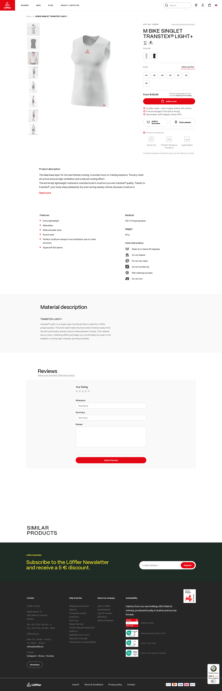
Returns (73, 609)
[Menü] (217, 665)
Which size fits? (188, 66)
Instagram (32, 655)
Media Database (105, 620)
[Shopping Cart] (209, 5)
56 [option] (146, 83)
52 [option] (178, 75)
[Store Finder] (196, 5)
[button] (33, 25)
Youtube (50, 655)
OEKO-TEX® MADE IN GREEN (153, 653)
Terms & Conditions (93, 684)
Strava (41, 655)
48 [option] (162, 75)
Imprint (75, 684)
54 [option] (186, 75)
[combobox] (177, 5)
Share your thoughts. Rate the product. (183, 24)
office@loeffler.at (35, 646)
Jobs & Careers (105, 613)
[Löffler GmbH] (7, 5)
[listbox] (169, 55)
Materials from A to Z (79, 634)
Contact (131, 684)
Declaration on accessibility (82, 642)
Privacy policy (115, 684)
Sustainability (104, 609)
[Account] (203, 5)
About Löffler (104, 606)
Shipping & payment (79, 606)
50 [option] (170, 75)
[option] (146, 56)
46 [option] (154, 75)
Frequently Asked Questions (77, 615)
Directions (35, 664)
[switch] (213, 681)
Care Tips (73, 620)
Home (28, 16)
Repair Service (76, 624)
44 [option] (146, 75)
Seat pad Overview (78, 638)
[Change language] (216, 5)
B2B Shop (102, 616)
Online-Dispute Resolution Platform (82, 629)
